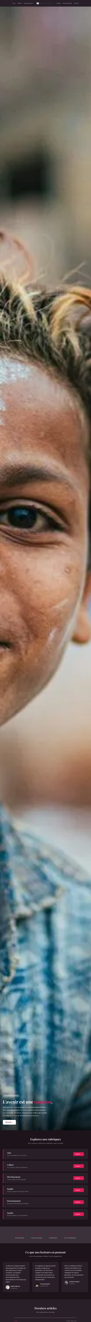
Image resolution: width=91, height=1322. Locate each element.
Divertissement (28, 3)
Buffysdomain (44, 3)
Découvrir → (9, 1122)
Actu (14, 3)
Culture (19, 3)
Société (76, 3)
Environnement (67, 3)
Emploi (59, 3)
